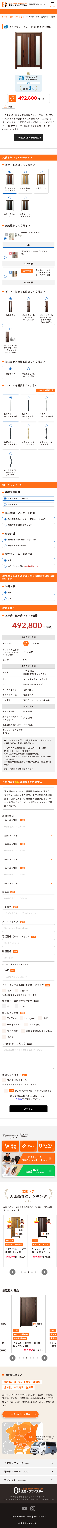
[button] (13, 1272)
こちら (19, 1099)
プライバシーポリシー (21, 1517)
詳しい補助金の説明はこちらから (19, 769)
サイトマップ (40, 1517)
